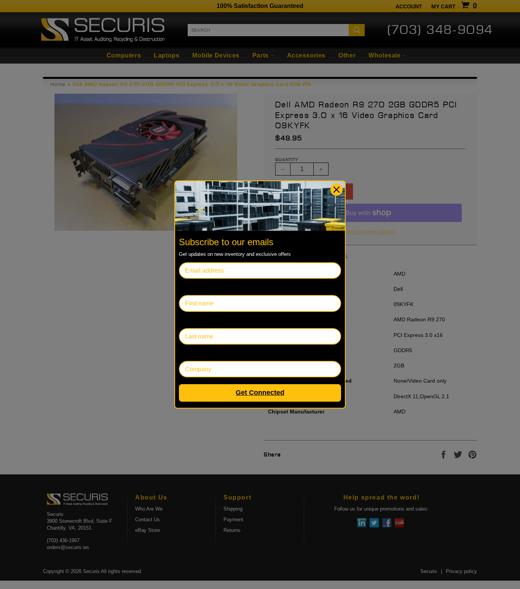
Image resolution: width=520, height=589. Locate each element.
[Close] (336, 189)
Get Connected (260, 392)
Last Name (193, 320)
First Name (194, 287)
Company (192, 353)
